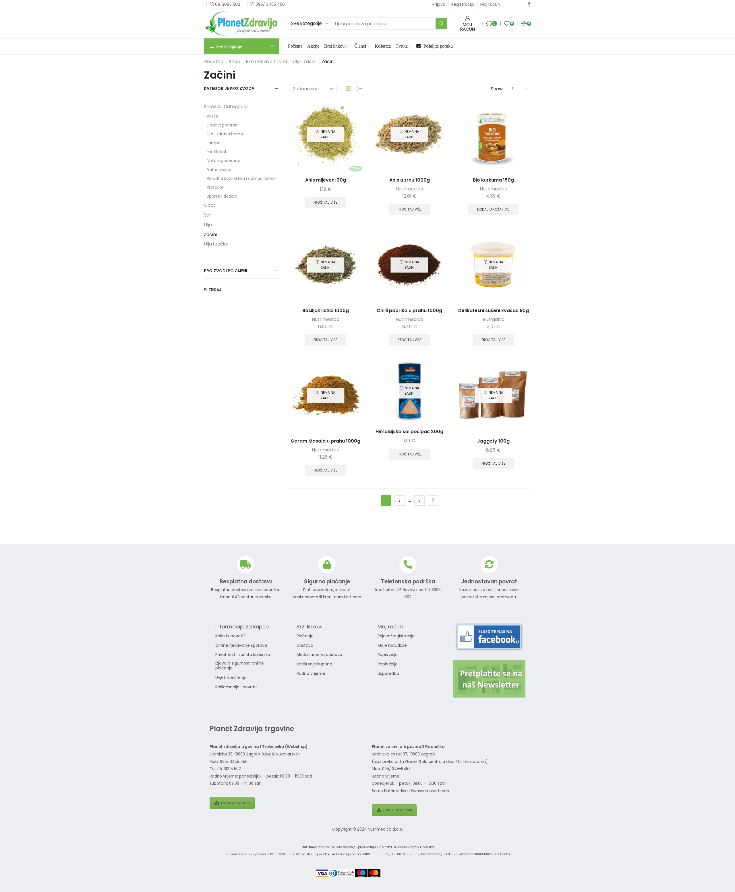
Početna (295, 46)
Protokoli (215, 187)
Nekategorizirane (223, 160)
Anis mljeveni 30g (325, 180)
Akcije (313, 46)
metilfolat (217, 152)
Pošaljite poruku (437, 46)
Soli (207, 215)
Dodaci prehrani (223, 125)
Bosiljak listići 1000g (325, 310)
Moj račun (490, 4)
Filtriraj (212, 290)
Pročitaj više (325, 202)
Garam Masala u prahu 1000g (325, 441)
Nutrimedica (409, 189)
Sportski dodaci (222, 196)
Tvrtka (402, 46)
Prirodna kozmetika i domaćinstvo (241, 178)
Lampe (213, 143)
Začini (210, 234)
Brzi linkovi (335, 46)
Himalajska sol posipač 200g (409, 431)
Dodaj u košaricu (493, 209)
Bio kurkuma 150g (493, 180)
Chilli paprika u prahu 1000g (409, 310)
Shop (234, 62)
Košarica (383, 46)
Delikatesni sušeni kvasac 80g (493, 310)
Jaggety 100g (493, 441)
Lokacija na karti (235, 803)
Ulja (208, 224)
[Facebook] (529, 4)
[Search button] (441, 23)
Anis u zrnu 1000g (409, 180)
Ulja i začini (304, 62)
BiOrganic (493, 319)
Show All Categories (226, 106)
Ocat (209, 205)
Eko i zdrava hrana (266, 62)
